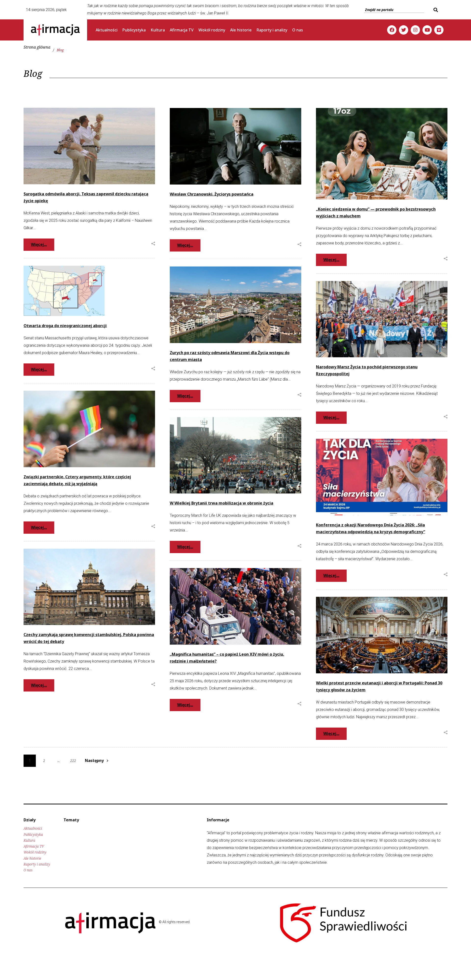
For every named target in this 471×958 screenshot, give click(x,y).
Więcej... (39, 244)
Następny (94, 760)
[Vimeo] (439, 30)
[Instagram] (415, 30)
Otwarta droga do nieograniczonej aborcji (65, 325)
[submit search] (435, 9)
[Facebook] (391, 30)
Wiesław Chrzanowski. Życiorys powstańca (211, 194)
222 (73, 760)
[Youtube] (427, 30)
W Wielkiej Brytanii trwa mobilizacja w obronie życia (221, 503)
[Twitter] (403, 30)
